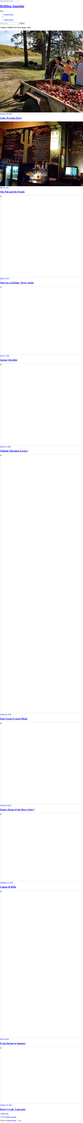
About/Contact (8, 14)
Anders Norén (11, 1120)
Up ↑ (20, 1120)
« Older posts (4, 1113)
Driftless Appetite (12, 6)
